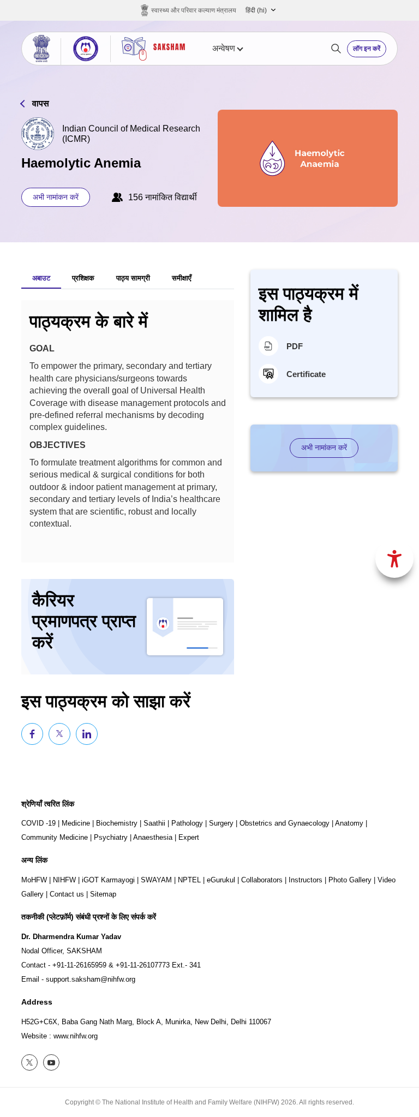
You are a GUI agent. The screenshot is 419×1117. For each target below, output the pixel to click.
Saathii (154, 823)
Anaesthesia (152, 837)
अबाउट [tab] (41, 278)
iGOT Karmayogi (108, 880)
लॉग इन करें (366, 48)
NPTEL (189, 880)
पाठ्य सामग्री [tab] (133, 278)
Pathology (187, 823)
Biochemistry (116, 823)
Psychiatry (111, 837)
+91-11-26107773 (143, 965)
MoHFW (34, 880)
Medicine (76, 823)
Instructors (305, 880)
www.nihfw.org (75, 1036)
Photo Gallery (350, 880)
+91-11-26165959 (79, 965)
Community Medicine (54, 837)
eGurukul (221, 880)
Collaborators (262, 880)
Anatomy (349, 823)
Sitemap (103, 894)
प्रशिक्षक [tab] (83, 278)
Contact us (67, 894)
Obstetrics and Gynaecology (285, 823)
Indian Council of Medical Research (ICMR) (131, 134)
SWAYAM (156, 880)
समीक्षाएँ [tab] (181, 278)
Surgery (221, 823)
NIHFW (64, 880)
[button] (260, 10)
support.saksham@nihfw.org (90, 979)
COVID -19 (38, 823)
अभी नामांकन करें (56, 197)
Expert (188, 837)
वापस (40, 103)
